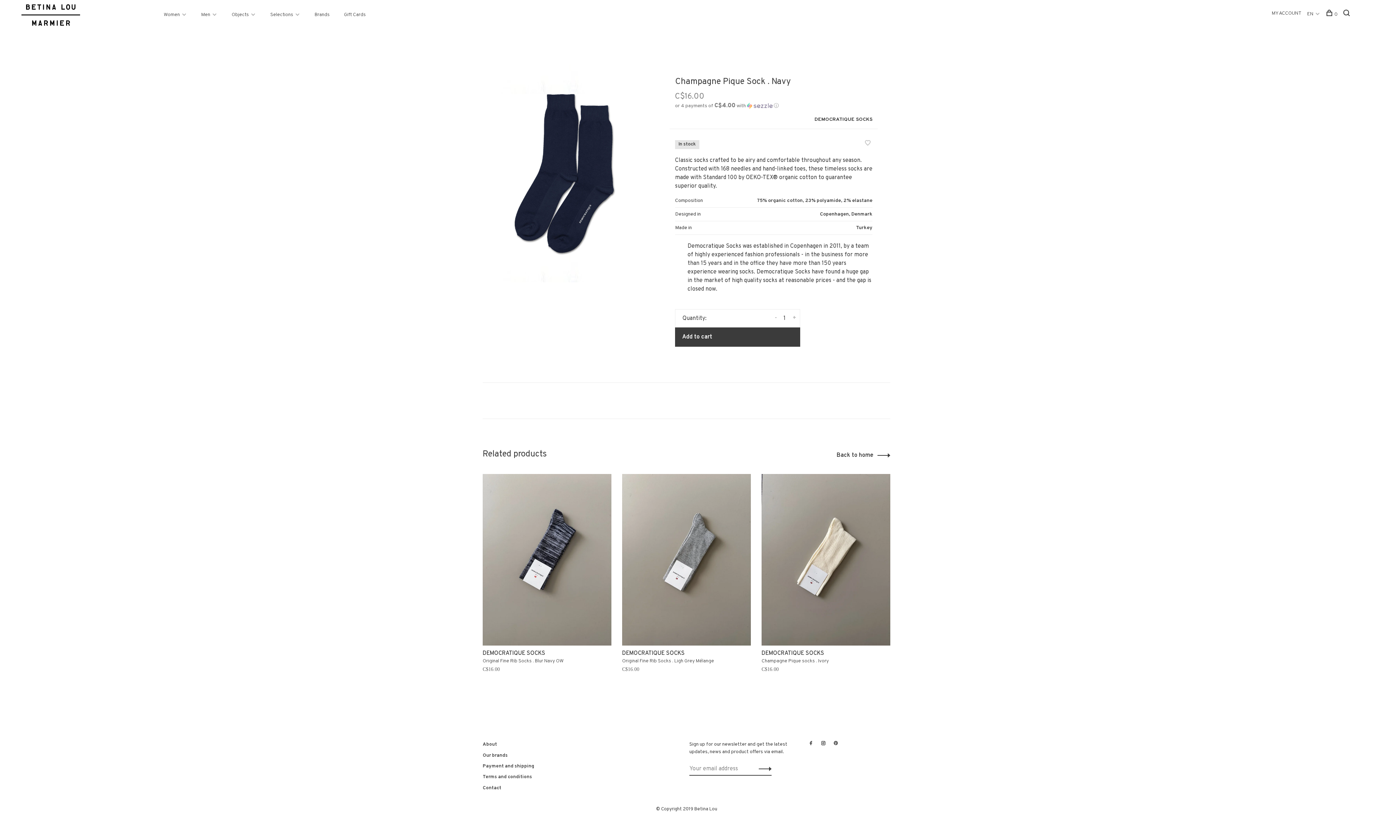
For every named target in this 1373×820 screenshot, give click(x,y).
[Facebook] (811, 743)
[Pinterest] (836, 743)
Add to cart (697, 337)
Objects (240, 15)
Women (172, 15)
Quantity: (695, 318)
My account (1286, 13)
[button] (727, 106)
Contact (492, 788)
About (490, 744)
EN (1310, 14)
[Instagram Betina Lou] (823, 743)
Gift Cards (355, 15)
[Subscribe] (763, 769)
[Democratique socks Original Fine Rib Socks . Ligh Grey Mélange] (686, 560)
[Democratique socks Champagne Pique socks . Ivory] (826, 560)
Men (205, 15)
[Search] (1347, 14)
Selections (281, 15)
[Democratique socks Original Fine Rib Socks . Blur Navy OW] (547, 560)
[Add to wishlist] (868, 144)
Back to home (855, 455)
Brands (322, 15)
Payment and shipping (508, 766)
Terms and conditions (507, 777)
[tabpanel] (547, 586)
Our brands (495, 755)
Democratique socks (843, 120)
